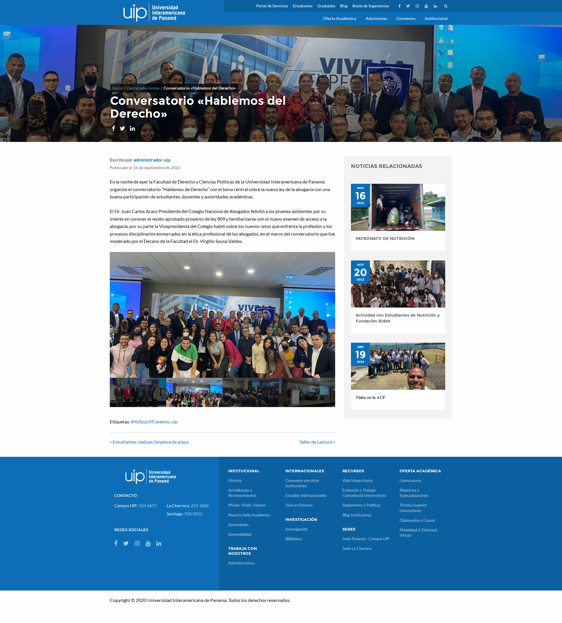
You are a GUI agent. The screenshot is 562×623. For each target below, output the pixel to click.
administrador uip (151, 159)
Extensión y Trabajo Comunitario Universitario (364, 493)
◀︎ (118, 314)
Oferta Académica (339, 18)
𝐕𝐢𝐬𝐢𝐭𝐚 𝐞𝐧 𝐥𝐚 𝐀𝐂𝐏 (370, 397)
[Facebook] (400, 6)
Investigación (296, 529)
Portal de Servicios (272, 6)
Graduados (326, 6)
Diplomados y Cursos (417, 520)
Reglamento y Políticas (361, 505)
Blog (344, 6)
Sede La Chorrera (357, 548)
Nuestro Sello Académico (249, 515)
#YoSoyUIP (142, 421)
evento (162, 421)
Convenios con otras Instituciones (302, 483)
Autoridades (238, 524)
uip (174, 421)
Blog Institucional (356, 515)
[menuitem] (272, 6)
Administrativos (241, 563)
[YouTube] (426, 6)
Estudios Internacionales (305, 495)
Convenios (405, 18)
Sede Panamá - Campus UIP (365, 538)
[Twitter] (408, 6)
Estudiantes (303, 6)
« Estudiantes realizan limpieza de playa (149, 441)
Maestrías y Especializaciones (414, 493)
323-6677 (148, 505)
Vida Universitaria (357, 480)
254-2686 (200, 505)
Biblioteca (293, 538)
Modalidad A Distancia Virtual (418, 533)
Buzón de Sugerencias (370, 6)
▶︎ (331, 314)
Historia (235, 480)
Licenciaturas (411, 480)
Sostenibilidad (239, 534)
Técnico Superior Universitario (413, 508)
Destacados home (143, 87)
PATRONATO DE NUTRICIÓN (385, 238)
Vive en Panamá (299, 505)
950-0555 (193, 513)
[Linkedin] (436, 6)
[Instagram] (417, 6)
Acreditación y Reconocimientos (242, 493)
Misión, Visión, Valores (247, 505)
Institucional (436, 18)
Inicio (117, 87)
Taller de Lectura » (317, 441)
